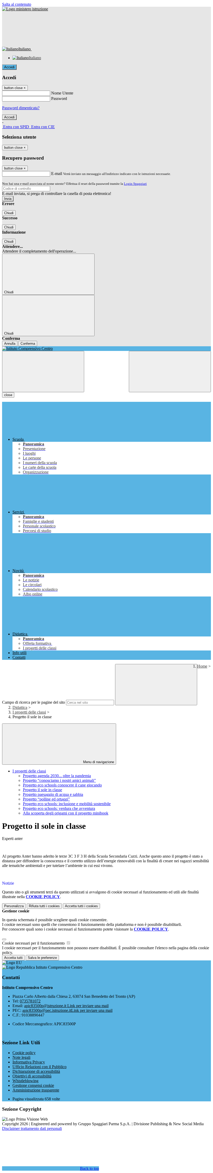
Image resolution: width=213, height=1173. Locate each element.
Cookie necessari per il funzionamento (34, 943)
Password (59, 98)
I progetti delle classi (29, 712)
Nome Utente (62, 93)
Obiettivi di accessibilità (31, 1076)
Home (202, 666)
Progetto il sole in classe (42, 790)
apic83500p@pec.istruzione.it (67, 1010)
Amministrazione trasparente (35, 1090)
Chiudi (9, 213)
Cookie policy (24, 1052)
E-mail (56, 173)
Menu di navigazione (98, 762)
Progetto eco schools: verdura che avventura (59, 808)
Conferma (28, 343)
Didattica (19, 707)
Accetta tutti (81, 906)
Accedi (9, 67)
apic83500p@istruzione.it (66, 1006)
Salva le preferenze (42, 958)
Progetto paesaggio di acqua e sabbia (53, 794)
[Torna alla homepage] (106, 348)
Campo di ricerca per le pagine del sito (33, 702)
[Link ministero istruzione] (25, 9)
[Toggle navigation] (43, 371)
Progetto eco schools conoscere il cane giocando (62, 785)
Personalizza (14, 906)
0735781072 (30, 1001)
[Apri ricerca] (170, 371)
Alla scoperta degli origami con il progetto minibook (65, 813)
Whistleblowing (25, 1081)
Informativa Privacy (28, 1062)
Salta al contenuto (16, 4)
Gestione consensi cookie (33, 1085)
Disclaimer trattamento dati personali (32, 1128)
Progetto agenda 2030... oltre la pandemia (57, 776)
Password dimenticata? (20, 108)
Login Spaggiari (135, 184)
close (8, 395)
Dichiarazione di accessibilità (36, 1071)
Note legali (21, 1057)
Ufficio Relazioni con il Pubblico (39, 1066)
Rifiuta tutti (44, 906)
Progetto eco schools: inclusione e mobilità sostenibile (67, 804)
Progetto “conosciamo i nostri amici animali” (59, 780)
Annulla (9, 343)
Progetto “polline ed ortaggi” (46, 799)
